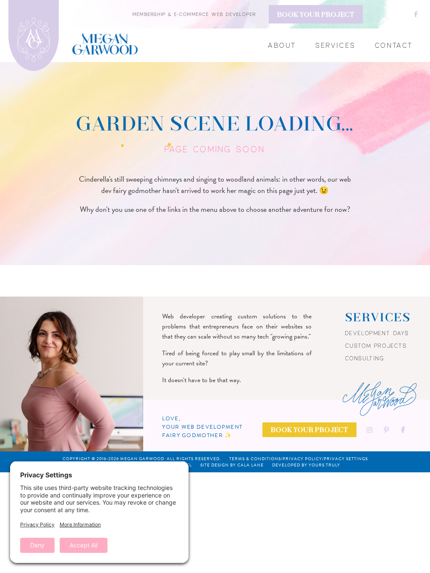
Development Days (377, 333)
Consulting (365, 358)
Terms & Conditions (255, 459)
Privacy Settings (346, 459)
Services (335, 45)
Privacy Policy (302, 459)
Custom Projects (376, 345)
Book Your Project (315, 15)
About (282, 45)
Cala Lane (250, 465)
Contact (394, 45)
